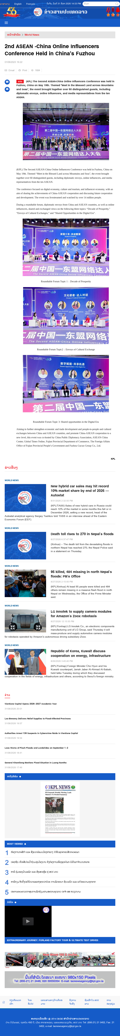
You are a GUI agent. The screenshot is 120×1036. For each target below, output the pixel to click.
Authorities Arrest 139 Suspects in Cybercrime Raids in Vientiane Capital (41, 733)
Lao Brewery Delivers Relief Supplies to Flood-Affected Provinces (38, 718)
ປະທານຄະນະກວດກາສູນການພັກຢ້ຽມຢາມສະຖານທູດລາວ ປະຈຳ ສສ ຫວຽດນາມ (46, 892)
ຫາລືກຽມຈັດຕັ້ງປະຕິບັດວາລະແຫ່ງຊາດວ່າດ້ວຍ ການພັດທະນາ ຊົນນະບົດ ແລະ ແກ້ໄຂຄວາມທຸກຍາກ (53, 882)
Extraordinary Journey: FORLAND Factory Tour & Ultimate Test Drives (52, 940)
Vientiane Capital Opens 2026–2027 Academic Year (31, 703)
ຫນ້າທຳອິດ (13, 34)
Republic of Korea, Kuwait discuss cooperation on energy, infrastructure (81, 653)
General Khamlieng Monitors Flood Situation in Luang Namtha (36, 762)
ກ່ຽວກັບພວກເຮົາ (15, 1002)
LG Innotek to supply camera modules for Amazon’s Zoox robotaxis (81, 613)
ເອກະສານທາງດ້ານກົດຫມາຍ (51, 1002)
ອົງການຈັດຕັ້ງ (72, 1002)
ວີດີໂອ (10, 902)
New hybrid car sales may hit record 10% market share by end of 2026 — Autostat (80, 491)
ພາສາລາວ (5, 3)
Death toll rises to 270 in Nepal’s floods (82, 534)
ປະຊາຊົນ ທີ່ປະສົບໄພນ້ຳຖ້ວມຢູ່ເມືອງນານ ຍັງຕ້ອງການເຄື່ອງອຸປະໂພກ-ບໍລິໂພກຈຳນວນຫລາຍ (50, 862)
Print (24, 70)
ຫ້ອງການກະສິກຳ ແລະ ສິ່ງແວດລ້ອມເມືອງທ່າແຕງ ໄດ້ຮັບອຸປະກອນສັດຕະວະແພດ (45, 852)
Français (30, 3)
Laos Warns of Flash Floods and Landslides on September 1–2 (36, 747)
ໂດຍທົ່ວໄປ (30, 1002)
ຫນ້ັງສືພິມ (12, 776)
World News (32, 34)
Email (11, 70)
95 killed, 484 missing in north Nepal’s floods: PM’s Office (81, 574)
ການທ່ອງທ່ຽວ (111, 1002)
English (18, 3)
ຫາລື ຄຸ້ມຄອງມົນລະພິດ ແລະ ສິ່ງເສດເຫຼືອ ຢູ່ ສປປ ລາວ (34, 872)
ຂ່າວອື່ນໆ (11, 467)
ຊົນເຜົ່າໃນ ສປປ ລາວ (92, 1002)
